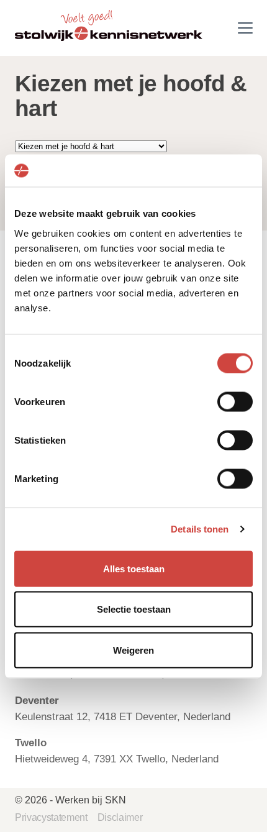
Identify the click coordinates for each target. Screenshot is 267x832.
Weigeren (133, 649)
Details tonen (200, 529)
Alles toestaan (134, 568)
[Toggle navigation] (245, 28)
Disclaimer (120, 817)
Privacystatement (51, 817)
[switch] (235, 401)
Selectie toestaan (134, 609)
